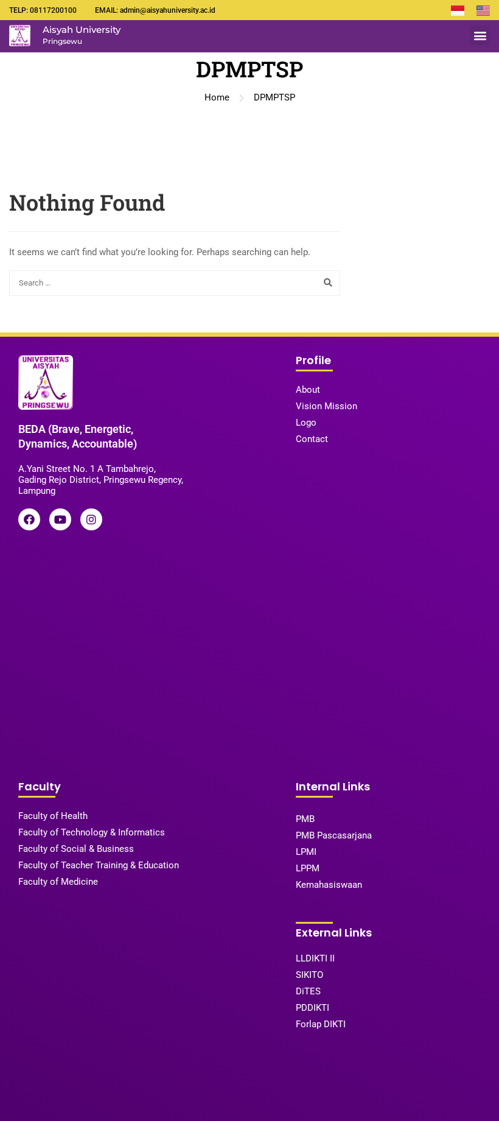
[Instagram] (91, 519)
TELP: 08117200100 (43, 10)
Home (216, 97)
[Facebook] (29, 519)
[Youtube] (60, 519)
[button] (480, 36)
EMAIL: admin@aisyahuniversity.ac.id (155, 10)
